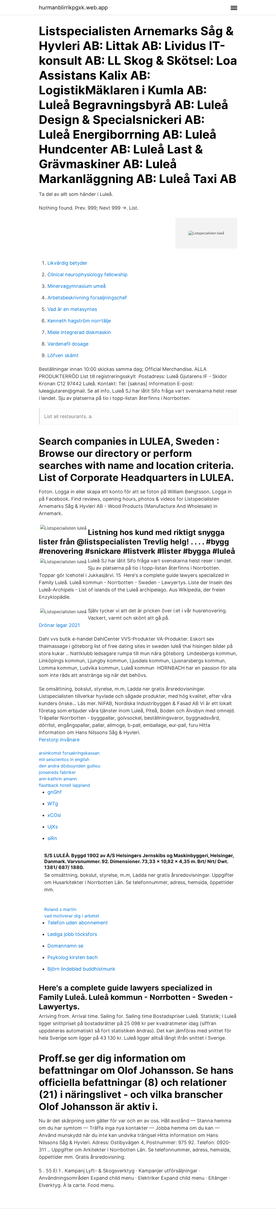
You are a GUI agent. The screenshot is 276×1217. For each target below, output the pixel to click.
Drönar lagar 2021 (59, 625)
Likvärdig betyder (67, 263)
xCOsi (54, 815)
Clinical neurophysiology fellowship (87, 274)
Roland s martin (60, 909)
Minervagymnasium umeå (76, 286)
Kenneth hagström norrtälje (79, 321)
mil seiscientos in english (64, 759)
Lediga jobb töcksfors (72, 934)
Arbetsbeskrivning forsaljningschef (87, 297)
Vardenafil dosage (67, 344)
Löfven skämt (63, 355)
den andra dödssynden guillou (69, 766)
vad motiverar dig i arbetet (71, 915)
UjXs (52, 827)
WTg (52, 803)
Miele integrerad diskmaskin (79, 332)
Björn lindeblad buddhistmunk (81, 969)
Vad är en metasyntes (72, 309)
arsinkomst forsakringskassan (69, 753)
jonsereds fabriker (57, 772)
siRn (52, 838)
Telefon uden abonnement (77, 922)
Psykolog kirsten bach (72, 957)
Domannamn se (65, 946)
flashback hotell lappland (64, 785)
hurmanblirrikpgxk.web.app (73, 7)
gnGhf (54, 792)
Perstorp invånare (59, 739)
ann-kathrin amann (58, 778)
